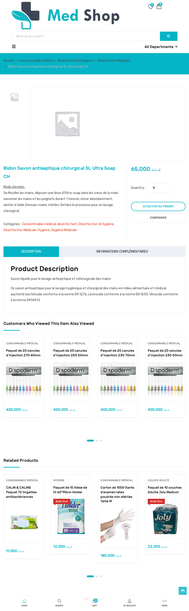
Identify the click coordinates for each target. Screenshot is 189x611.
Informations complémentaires (122, 252)
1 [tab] (90, 441)
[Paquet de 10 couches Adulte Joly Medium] (165, 516)
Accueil (8, 61)
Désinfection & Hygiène (74, 61)
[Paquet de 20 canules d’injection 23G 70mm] (118, 379)
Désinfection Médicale (113, 61)
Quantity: (138, 188)
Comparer (158, 217)
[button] (159, 7)
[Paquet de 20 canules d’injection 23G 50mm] (165, 379)
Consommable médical (36, 61)
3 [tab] (101, 441)
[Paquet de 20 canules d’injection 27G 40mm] (23, 379)
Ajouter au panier (158, 206)
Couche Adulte (158, 480)
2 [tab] (97, 441)
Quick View (23, 390)
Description (31, 252)
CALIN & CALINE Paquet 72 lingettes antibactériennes (21, 492)
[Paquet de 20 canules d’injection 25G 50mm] (71, 379)
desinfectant (67, 224)
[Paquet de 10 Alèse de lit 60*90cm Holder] (71, 516)
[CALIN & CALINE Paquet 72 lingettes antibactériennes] (23, 520)
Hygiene (44, 230)
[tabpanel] (23, 381)
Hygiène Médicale (64, 230)
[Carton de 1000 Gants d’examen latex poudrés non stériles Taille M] (118, 525)
